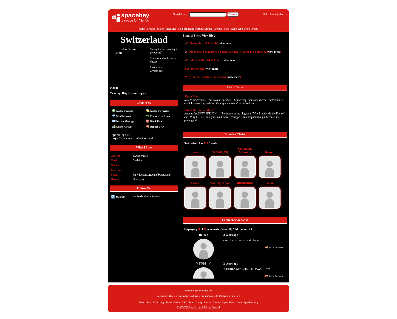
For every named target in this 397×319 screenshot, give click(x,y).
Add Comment (241, 229)
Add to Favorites (159, 110)
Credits (176, 302)
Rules (156, 302)
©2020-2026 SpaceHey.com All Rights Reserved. (198, 307)
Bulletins (189, 28)
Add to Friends (124, 110)
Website (120, 197)
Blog (180, 28)
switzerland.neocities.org (146, 196)
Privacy (199, 302)
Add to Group (124, 126)
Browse (151, 28)
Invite (233, 28)
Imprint (207, 302)
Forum (199, 28)
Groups (208, 28)
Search (233, 14)
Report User (157, 126)
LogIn (273, 14)
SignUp (282, 14)
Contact (216, 302)
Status (239, 302)
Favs (226, 28)
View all (226, 229)
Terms (191, 302)
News (148, 302)
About (254, 28)
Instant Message (125, 121)
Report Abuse (228, 302)
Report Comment (276, 247)
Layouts (218, 28)
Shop (247, 28)
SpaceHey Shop (251, 302)
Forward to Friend (160, 116)
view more (226, 43)
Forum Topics (137, 93)
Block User (156, 121)
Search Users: (180, 14)
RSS (184, 302)
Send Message (123, 116)
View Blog (208, 35)
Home (142, 28)
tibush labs (207, 290)
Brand (169, 302)
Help (265, 14)
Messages (170, 28)
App (240, 28)
